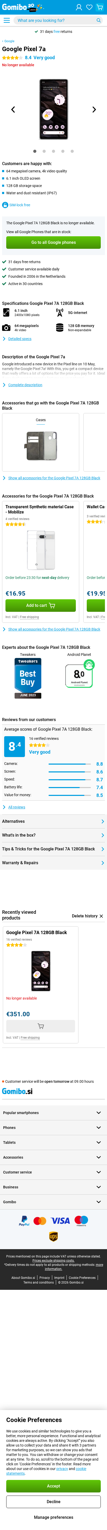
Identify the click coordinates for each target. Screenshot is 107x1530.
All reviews (16, 807)
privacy (62, 1469)
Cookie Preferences (82, 1278)
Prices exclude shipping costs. (53, 1260)
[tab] (34, 151)
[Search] (99, 20)
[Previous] (13, 109)
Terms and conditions (38, 1282)
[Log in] (79, 7)
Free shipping (29, 617)
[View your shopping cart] (100, 7)
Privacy (44, 1278)
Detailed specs (19, 339)
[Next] (94, 109)
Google (9, 41)
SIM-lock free (19, 205)
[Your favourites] (89, 7)
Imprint (59, 1278)
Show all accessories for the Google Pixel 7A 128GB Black (54, 478)
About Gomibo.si (23, 1278)
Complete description (25, 385)
